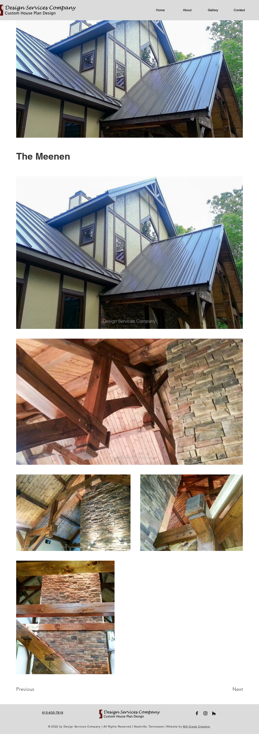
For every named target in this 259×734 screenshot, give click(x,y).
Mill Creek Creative (196, 726)
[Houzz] (214, 713)
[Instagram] (205, 713)
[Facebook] (197, 713)
